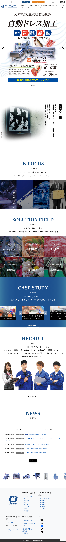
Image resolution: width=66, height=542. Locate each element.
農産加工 (42, 504)
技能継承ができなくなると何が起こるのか (37, 444)
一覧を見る (33, 460)
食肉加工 (42, 502)
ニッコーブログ (47, 429)
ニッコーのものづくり (29, 6)
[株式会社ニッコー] (13, 503)
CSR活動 (26, 506)
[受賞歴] (58, 194)
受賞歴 (26, 504)
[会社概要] (24, 194)
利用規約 (25, 531)
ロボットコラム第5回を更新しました (36, 452)
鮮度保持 (42, 506)
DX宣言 (26, 511)
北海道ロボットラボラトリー (53, 6)
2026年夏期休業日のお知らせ (37, 434)
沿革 (25, 502)
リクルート (62, 6)
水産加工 (42, 509)
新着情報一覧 (22, 6)
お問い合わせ (26, 2)
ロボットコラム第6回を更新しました (36, 448)
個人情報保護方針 (27, 529)
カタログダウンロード (38, 2)
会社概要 (45, 5)
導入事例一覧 (12, 522)
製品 (36, 5)
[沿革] (41, 194)
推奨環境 (25, 533)
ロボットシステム (45, 498)
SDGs (26, 509)
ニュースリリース (18, 429)
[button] (3, 48)
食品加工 (42, 500)
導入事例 (40, 6)
